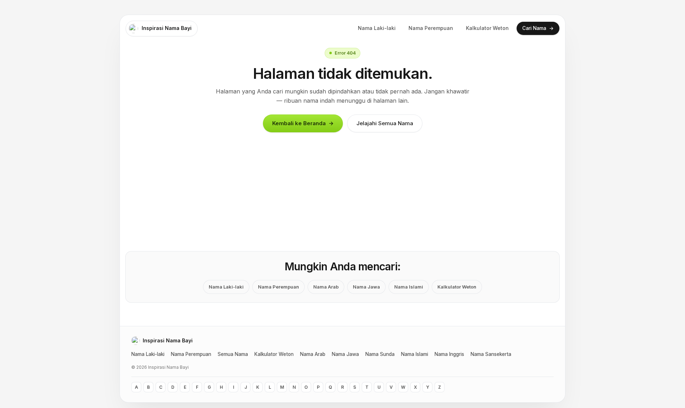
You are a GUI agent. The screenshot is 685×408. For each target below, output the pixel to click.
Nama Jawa (366, 287)
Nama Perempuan (431, 28)
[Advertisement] (342, 198)
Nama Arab (326, 287)
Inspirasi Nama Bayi (167, 28)
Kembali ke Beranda (303, 123)
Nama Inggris (449, 354)
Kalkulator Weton (487, 28)
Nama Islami (408, 287)
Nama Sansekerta (491, 354)
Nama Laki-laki (377, 28)
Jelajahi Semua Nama (384, 123)
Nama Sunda (380, 354)
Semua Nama (233, 354)
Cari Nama (538, 28)
